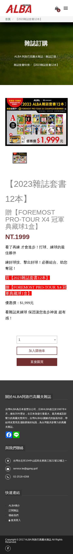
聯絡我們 (13, 515)
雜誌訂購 (51, 56)
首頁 (8, 19)
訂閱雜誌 (13, 510)
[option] (36, 122)
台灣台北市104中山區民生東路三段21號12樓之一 (40, 460)
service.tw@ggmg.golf (25, 468)
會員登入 (15, 520)
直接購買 (36, 362)
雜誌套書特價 (22, 64)
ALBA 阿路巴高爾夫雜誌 (28, 56)
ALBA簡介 (14, 505)
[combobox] (37, 339)
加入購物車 (37, 350)
